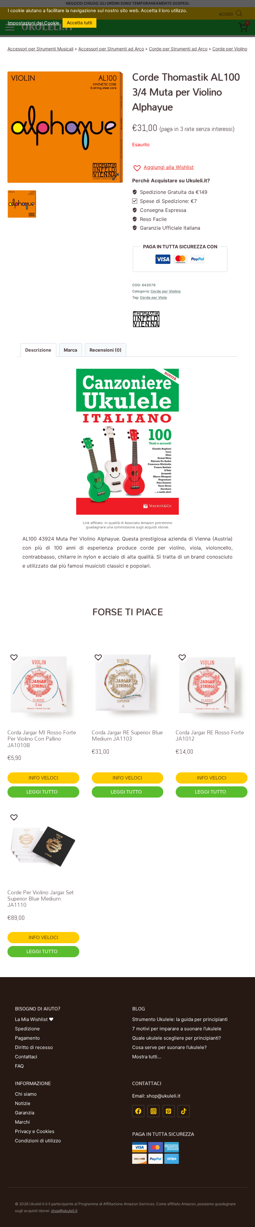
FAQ (19, 1066)
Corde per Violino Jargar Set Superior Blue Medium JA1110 (40, 898)
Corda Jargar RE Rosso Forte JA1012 (210, 735)
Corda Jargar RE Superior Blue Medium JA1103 (127, 735)
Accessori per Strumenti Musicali (40, 48)
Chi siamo (26, 1094)
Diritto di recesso (34, 1047)
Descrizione (38, 350)
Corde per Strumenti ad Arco (178, 48)
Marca (70, 350)
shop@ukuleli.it (64, 1210)
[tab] (38, 349)
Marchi (22, 1122)
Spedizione (27, 1029)
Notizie (22, 1103)
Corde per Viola (153, 297)
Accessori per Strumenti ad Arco (111, 48)
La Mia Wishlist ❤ (34, 1019)
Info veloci (43, 777)
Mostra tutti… (146, 1057)
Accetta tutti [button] (79, 22)
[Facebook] (138, 1111)
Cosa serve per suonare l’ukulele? (169, 1047)
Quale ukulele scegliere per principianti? (176, 1038)
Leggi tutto (42, 791)
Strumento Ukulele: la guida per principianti (180, 1019)
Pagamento (27, 1038)
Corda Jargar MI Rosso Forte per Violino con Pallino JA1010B (41, 738)
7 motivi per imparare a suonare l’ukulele (176, 1029)
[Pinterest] (169, 1111)
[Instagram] (153, 1111)
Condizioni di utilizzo (38, 1141)
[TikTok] (184, 1111)
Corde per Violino (229, 48)
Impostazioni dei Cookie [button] (33, 23)
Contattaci (26, 1057)
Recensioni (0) (106, 350)
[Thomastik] (190, 319)
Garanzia (24, 1113)
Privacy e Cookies (34, 1131)
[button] (163, 168)
